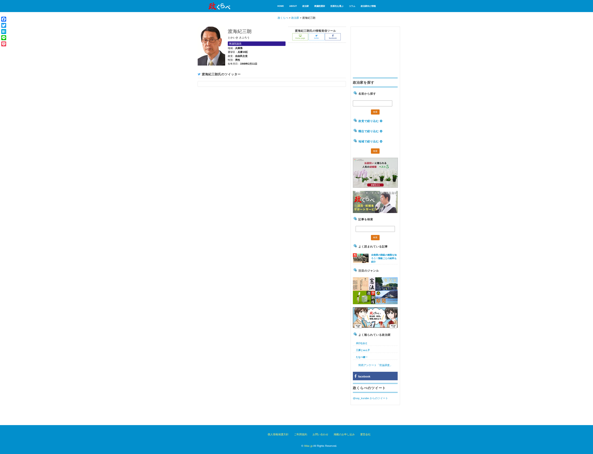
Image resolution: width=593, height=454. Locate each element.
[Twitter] (4, 25)
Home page (300, 38)
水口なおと (362, 343)
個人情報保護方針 (278, 434)
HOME (280, 6)
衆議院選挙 (319, 6)
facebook (333, 38)
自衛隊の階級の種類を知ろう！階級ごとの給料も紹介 (384, 258)
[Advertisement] (376, 50)
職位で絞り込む (369, 131)
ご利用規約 (300, 434)
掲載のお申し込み (344, 434)
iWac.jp (308, 445)
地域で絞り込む (369, 141)
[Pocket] (4, 44)
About (293, 6)
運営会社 (365, 434)
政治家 (305, 6)
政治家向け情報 (368, 6)
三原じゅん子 (363, 350)
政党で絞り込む (369, 121)
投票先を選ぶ (336, 6)
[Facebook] (4, 19)
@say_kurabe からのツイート (370, 398)
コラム (352, 6)
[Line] (4, 38)
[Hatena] (4, 31)
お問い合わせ (320, 434)
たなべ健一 (362, 357)
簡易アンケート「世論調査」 (375, 365)
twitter (316, 38)
